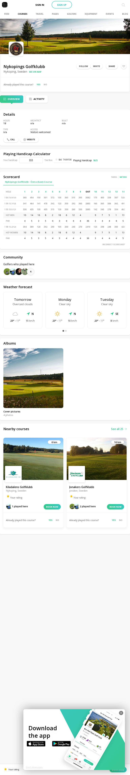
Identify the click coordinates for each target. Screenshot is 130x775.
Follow (83, 66)
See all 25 (117, 429)
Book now (52, 506)
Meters (123, 177)
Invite (96, 66)
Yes (38, 84)
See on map (35, 71)
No (45, 84)
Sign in (39, 4)
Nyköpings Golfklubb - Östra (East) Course (28, 181)
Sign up (62, 4)
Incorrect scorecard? (113, 244)
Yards (114, 177)
